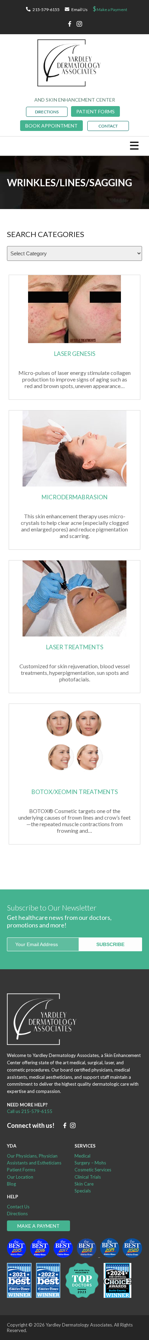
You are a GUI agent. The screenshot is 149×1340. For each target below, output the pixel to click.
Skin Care (84, 1184)
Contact (108, 126)
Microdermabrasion (75, 497)
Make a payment (38, 1226)
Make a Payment (110, 8)
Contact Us (18, 1206)
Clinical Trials (87, 1177)
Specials (82, 1190)
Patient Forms (95, 111)
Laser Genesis (74, 353)
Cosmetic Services (92, 1169)
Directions (17, 1213)
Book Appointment (51, 126)
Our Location (20, 1177)
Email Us (79, 9)
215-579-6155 (46, 9)
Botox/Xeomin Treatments (75, 791)
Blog (11, 1184)
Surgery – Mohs (90, 1163)
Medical (82, 1156)
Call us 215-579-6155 (29, 1111)
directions (47, 111)
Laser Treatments (74, 647)
